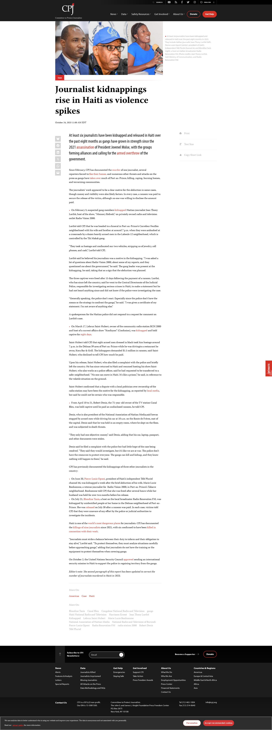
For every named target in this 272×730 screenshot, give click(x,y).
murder (116, 170)
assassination (85, 147)
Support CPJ (138, 672)
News (58, 668)
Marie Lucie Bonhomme (121, 618)
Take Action (138, 676)
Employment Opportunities (173, 680)
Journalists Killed (87, 672)
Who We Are (166, 676)
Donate (193, 14)
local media (153, 391)
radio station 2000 (127, 626)
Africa (196, 684)
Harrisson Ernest (118, 615)
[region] (136, 723)
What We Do (166, 672)
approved (128, 560)
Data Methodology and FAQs (92, 688)
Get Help (209, 14)
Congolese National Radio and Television (122, 611)
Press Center (166, 684)
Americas (74, 596)
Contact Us (166, 692)
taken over (95, 178)
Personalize (191, 723)
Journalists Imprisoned (90, 676)
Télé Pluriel (75, 629)
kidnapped (120, 210)
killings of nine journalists (86, 527)
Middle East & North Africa (205, 680)
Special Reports (62, 684)
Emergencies (119, 672)
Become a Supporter (185, 654)
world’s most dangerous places (104, 523)
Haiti (91, 596)
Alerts (57, 672)
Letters (58, 680)
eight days (86, 335)
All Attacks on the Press (90, 684)
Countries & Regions (204, 668)
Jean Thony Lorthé (139, 615)
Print (186, 133)
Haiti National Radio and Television (88, 615)
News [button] (113, 14)
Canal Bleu (93, 611)
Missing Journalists (88, 680)
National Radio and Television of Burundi (134, 622)
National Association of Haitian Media (89, 622)
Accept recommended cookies (218, 723)
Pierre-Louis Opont (94, 479)
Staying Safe (118, 676)
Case (60, 77)
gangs (150, 611)
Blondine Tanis (91, 499)
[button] (214, 2)
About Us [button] (178, 14)
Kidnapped (75, 618)
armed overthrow (128, 153)
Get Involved (140, 668)
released (90, 507)
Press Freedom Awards (143, 680)
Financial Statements (170, 688)
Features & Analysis (63, 676)
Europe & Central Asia (203, 676)
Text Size (189, 144)
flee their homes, (98, 174)
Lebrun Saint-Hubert (94, 618)
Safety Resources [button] (140, 14)
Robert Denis (146, 626)
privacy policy (18, 725)
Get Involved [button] (161, 14)
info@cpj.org (211, 702)
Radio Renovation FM (103, 626)
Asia (195, 688)
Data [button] (123, 14)
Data (82, 668)
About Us (166, 668)
